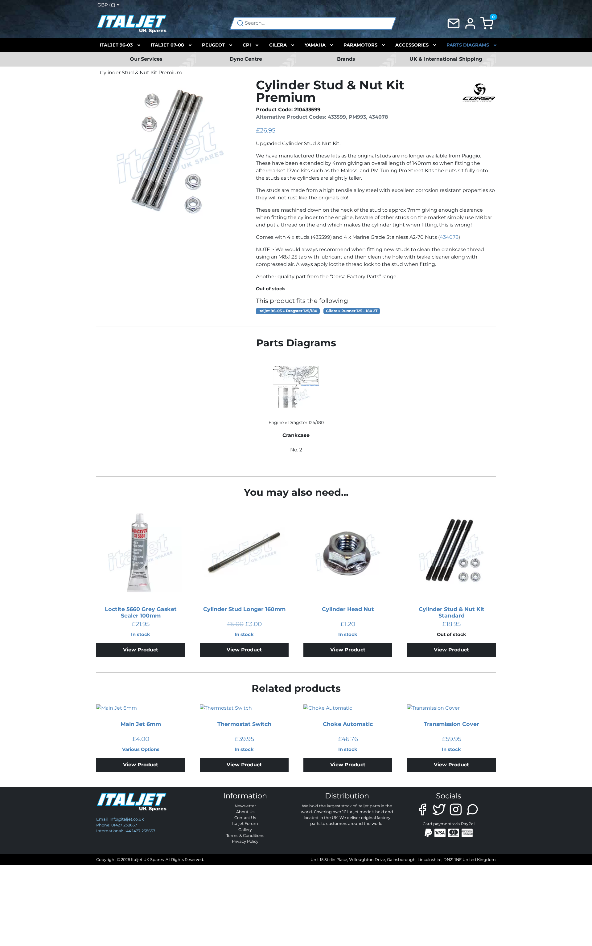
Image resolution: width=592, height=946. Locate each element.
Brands (346, 59)
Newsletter (245, 806)
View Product (140, 650)
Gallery (245, 829)
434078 (449, 237)
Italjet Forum (245, 823)
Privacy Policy (245, 841)
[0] (486, 23)
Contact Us (245, 817)
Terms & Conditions (245, 835)
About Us (245, 811)
